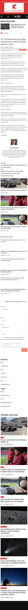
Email (2, 324)
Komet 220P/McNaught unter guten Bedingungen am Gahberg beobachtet (19, 26)
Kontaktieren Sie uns (5, 384)
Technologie (3, 377)
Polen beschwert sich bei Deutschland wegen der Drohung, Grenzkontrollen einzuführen (13, 290)
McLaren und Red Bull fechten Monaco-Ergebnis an (14, 190)
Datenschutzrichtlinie (5, 406)
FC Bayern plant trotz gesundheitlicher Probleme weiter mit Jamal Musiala (13, 208)
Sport (2, 380)
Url (1, 331)
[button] (25, 21)
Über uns (3, 391)
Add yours (23, 301)
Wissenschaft (3, 526)
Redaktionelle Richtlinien (6, 402)
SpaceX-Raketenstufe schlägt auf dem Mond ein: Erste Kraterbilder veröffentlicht (13, 531)
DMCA (2, 399)
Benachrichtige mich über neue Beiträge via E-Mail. (14, 347)
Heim (2, 362)
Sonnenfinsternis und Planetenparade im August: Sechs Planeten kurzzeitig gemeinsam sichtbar (13, 593)
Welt (2, 369)
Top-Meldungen (4, 366)
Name (2, 318)
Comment (3, 306)
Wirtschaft (3, 373)
